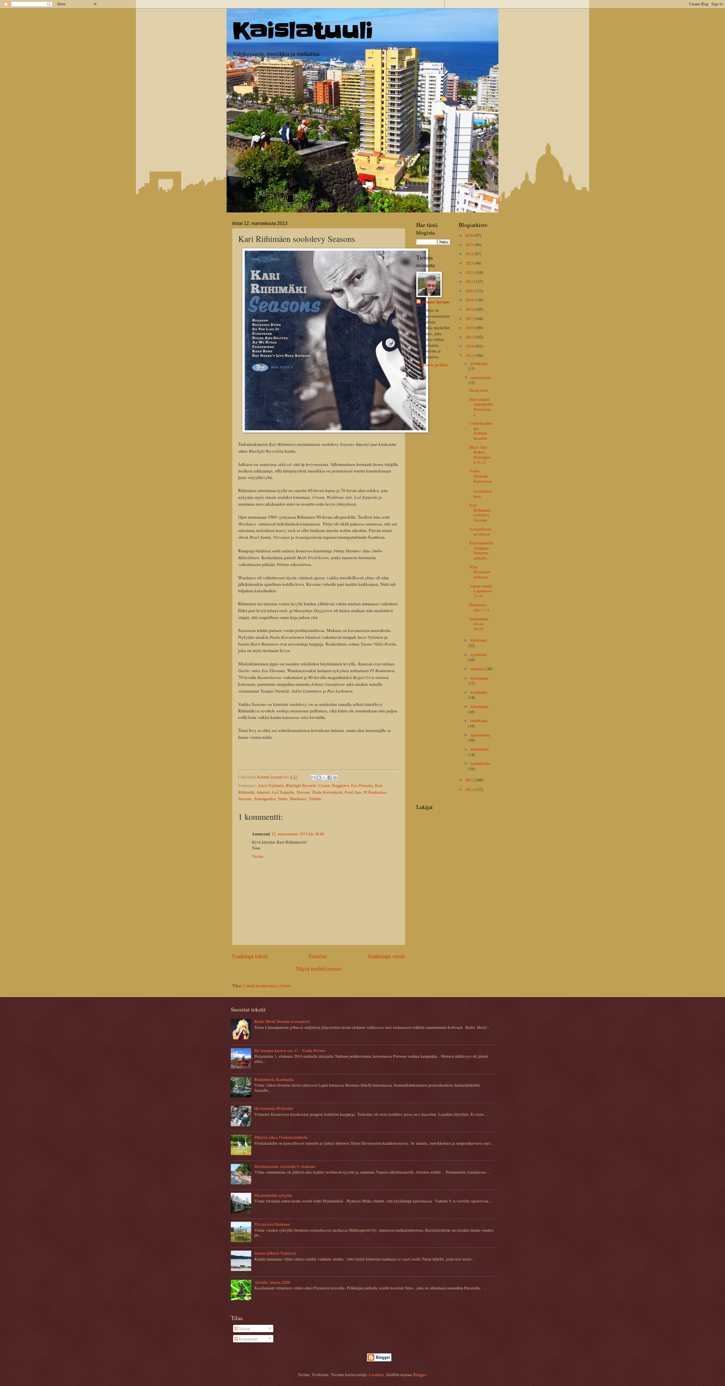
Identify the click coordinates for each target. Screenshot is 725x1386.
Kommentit (247, 1339)
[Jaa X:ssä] (324, 777)
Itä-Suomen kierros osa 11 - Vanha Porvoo (289, 1050)
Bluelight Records (301, 785)
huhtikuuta (479, 720)
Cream (324, 785)
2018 (469, 309)
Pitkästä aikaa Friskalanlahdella (281, 1137)
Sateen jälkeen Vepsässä (275, 1253)
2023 (469, 263)
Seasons (245, 798)
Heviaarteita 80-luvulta (273, 1108)
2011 (469, 789)
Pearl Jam (353, 792)
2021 (469, 281)
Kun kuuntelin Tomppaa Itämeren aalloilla (481, 550)
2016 (469, 327)
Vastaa (257, 856)
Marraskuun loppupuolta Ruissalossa (481, 406)
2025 (469, 244)
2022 (469, 272)
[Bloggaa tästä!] (319, 777)
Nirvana (303, 792)
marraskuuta (480, 377)
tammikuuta (480, 763)
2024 (469, 253)
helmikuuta (479, 749)
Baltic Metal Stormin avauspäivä (282, 1021)
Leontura (376, 1374)
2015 (469, 337)
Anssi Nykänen (270, 785)
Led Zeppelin (283, 792)
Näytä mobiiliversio (319, 968)
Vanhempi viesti (386, 956)
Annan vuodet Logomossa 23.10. (480, 591)
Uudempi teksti (250, 956)
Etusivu (318, 956)
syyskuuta (478, 654)
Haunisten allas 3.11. (480, 607)
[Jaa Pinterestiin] (335, 777)
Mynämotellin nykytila (273, 1195)
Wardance (298, 798)
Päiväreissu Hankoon (272, 1224)
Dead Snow (479, 390)
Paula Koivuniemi (327, 792)
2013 (469, 355)
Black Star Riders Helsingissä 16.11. (480, 454)
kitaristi (263, 792)
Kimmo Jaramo (435, 302)
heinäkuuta (479, 678)
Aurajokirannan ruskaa (480, 531)
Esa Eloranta (362, 785)
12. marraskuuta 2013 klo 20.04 (298, 833)
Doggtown (340, 785)
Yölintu (315, 798)
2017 (469, 318)
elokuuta (478, 668)
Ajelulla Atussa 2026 (272, 1282)
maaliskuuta (480, 735)
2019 (469, 300)
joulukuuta (479, 363)
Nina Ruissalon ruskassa (479, 572)
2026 (469, 235)
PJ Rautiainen (375, 792)
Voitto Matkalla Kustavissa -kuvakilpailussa (480, 483)
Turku (282, 798)
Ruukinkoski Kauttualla (274, 1079)
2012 (469, 780)
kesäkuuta (478, 692)
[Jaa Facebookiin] (329, 777)
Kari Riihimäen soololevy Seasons (480, 512)
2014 (469, 346)
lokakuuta (478, 640)
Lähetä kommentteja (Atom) (267, 985)
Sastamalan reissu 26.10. (479, 623)
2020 (469, 290)
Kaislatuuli (302, 30)
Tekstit (244, 1328)
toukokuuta (479, 706)
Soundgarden (265, 798)
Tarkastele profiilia (432, 364)
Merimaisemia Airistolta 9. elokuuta (284, 1166)
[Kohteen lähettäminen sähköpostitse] (313, 777)
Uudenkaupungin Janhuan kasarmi (480, 430)
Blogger (419, 1374)
